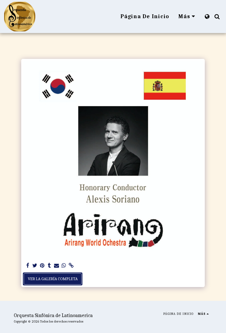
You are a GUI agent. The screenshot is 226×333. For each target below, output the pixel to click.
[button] (217, 16)
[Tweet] (34, 265)
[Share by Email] (56, 265)
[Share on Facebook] (27, 265)
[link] (71, 265)
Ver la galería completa (53, 278)
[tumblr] (49, 265)
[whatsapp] (63, 265)
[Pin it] (42, 265)
